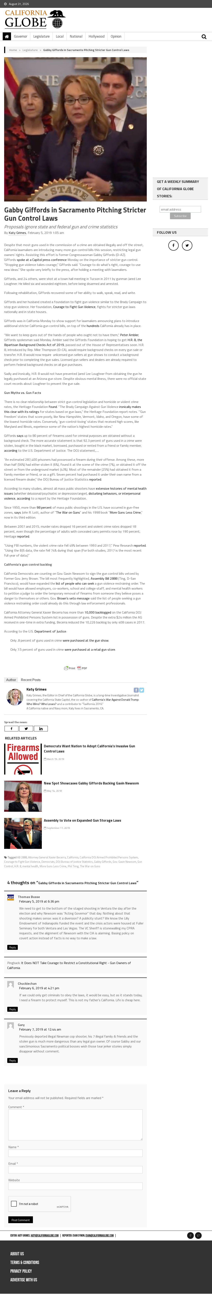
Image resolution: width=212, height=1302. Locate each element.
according (10, 450)
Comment (16, 1106)
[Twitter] (141, 690)
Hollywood (97, 36)
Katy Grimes (17, 232)
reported (95, 479)
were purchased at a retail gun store (90, 649)
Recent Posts (31, 680)
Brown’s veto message (73, 598)
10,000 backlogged (97, 612)
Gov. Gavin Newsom (124, 862)
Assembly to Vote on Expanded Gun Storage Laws (82, 820)
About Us (17, 1254)
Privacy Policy (21, 1271)
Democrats (48, 862)
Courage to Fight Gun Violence (74, 306)
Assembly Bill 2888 (104, 578)
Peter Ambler (129, 334)
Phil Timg (73, 866)
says (20, 435)
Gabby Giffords (102, 862)
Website (14, 1180)
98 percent (44, 507)
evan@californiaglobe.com (100, 1236)
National (76, 36)
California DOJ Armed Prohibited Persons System (109, 857)
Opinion (116, 36)
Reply (12, 947)
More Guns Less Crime (125, 512)
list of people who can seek (75, 583)
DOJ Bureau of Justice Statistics (74, 862)
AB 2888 (22, 857)
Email (13, 1163)
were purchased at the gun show (85, 640)
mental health (30, 866)
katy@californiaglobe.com (45, 1236)
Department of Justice (50, 631)
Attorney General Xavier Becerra (47, 857)
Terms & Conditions (24, 1262)
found (53, 406)
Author (11, 680)
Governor (20, 36)
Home (13, 50)
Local (60, 36)
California (72, 857)
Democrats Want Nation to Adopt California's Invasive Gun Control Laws (89, 748)
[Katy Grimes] (15, 697)
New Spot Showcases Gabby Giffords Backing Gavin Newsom (91, 783)
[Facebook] (136, 690)
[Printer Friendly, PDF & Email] (75, 668)
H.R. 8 (17, 866)
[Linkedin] (41, 728)
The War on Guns (68, 512)
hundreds (93, 325)
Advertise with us (23, 1280)
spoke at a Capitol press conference (42, 259)
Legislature (41, 36)
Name (13, 1146)
